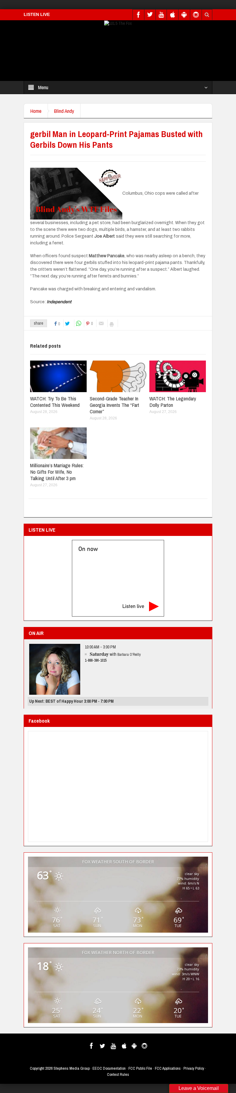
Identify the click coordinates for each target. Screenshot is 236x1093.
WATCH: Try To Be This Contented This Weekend (55, 401)
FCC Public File (140, 1068)
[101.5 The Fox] (118, 23)
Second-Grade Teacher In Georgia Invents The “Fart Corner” (114, 405)
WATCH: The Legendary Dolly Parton (172, 401)
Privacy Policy (193, 1068)
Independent (59, 302)
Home (35, 110)
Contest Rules (118, 1074)
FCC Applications (168, 1068)
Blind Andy (64, 110)
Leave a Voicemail (199, 1088)
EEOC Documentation (109, 1068)
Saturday (99, 653)
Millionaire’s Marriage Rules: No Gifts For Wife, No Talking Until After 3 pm (57, 472)
